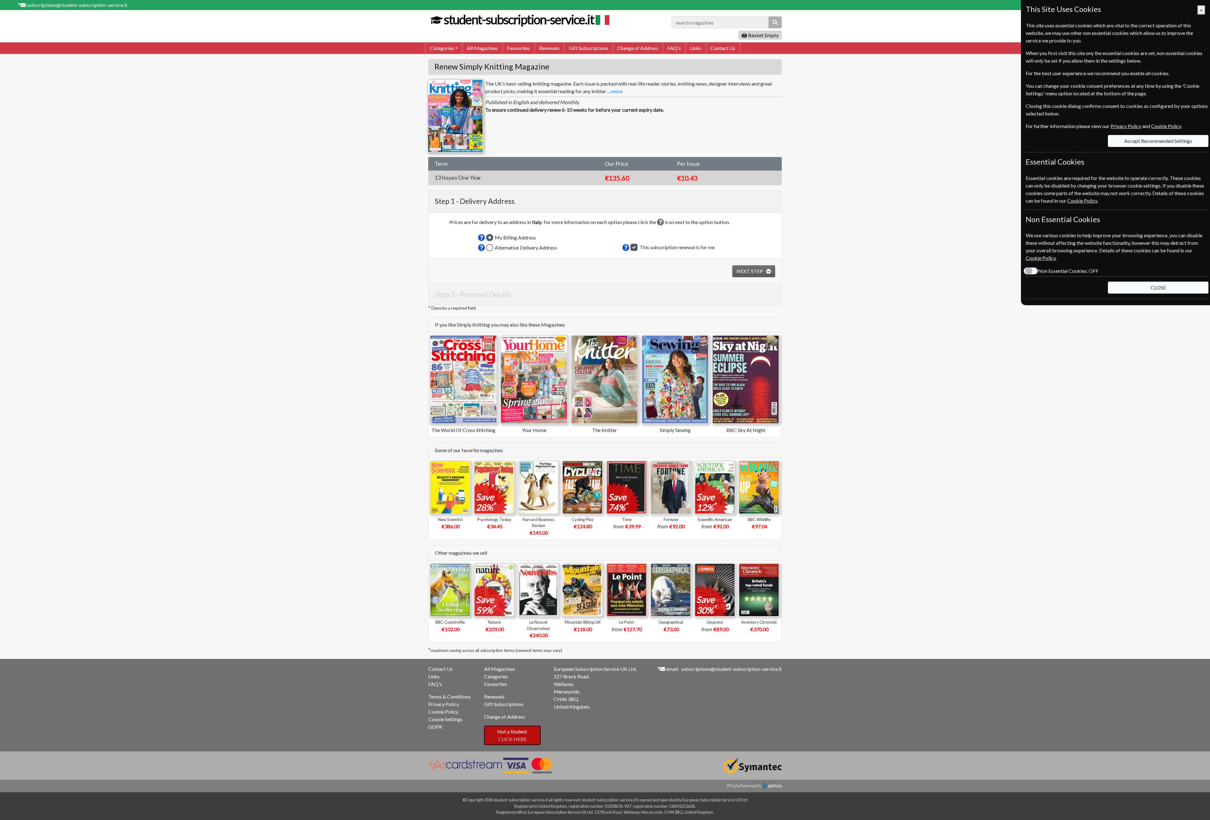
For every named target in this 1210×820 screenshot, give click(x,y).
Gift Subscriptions (588, 48)
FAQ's (674, 48)
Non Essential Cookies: (1068, 271)
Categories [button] (442, 48)
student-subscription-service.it (519, 19)
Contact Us (723, 48)
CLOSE (1158, 287)
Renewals (549, 48)
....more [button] (614, 91)
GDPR (435, 727)
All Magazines (482, 48)
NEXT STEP (750, 271)
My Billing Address (515, 237)
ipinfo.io (774, 785)
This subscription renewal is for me (677, 247)
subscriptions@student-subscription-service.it (77, 5)
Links (695, 48)
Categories (496, 676)
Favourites (518, 48)
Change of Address (637, 48)
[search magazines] (775, 22)
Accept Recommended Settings (1158, 141)
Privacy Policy (443, 704)
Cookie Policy (443, 712)
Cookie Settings (445, 719)
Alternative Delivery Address (526, 247)
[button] (481, 237)
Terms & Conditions (449, 696)
